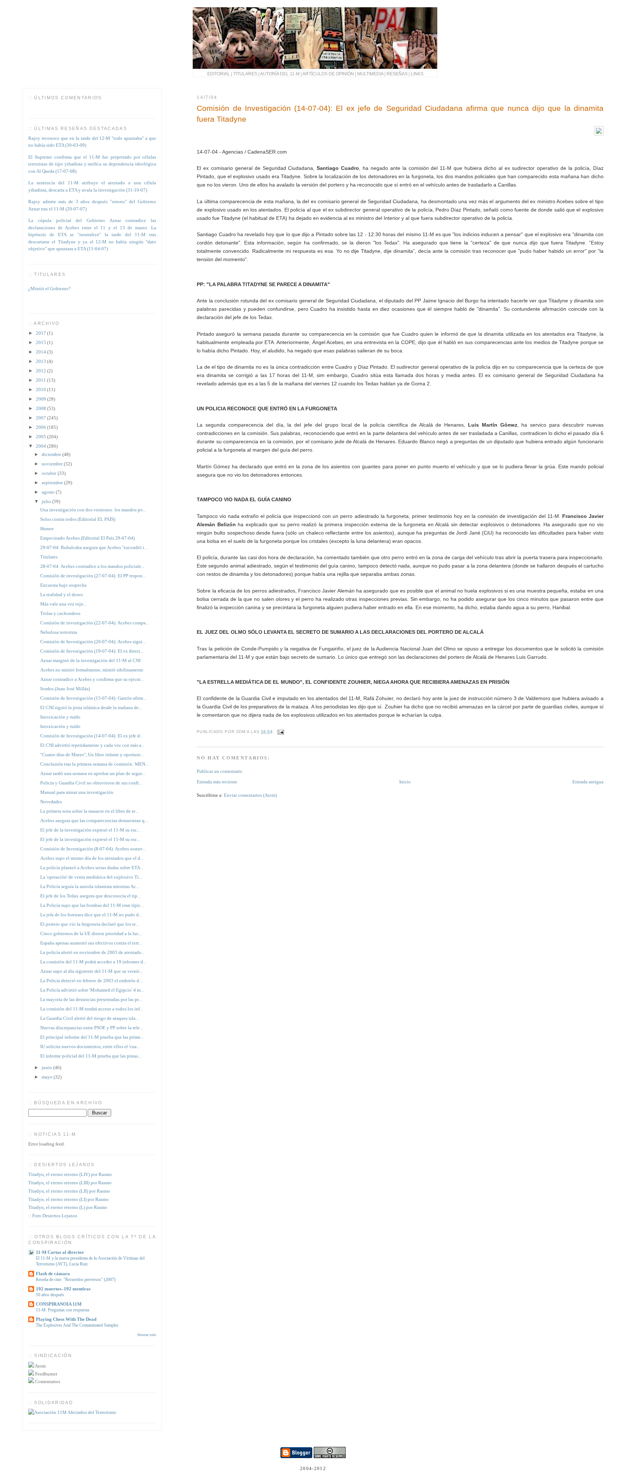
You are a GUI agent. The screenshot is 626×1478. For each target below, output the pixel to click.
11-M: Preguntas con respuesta (62, 1309)
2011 (41, 380)
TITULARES (245, 73)
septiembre (53, 482)
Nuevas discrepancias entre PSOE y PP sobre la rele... (91, 1027)
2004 (41, 446)
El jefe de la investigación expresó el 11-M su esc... (90, 830)
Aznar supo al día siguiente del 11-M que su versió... (91, 971)
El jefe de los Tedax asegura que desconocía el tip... (90, 896)
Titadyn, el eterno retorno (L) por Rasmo (67, 1207)
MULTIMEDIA (370, 73)
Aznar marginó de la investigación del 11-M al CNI (90, 660)
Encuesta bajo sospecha (63, 585)
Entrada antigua (588, 781)
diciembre (52, 454)
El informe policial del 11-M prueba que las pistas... (90, 1056)
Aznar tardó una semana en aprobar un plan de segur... (92, 773)
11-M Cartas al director (60, 1252)
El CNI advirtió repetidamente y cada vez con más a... (92, 745)
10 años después (50, 1294)
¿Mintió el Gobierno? (49, 284)
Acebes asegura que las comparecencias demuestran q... (94, 820)
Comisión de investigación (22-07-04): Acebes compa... (94, 622)
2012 (41, 370)
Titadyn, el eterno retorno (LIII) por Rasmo (70, 1182)
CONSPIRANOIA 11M (59, 1304)
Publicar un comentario (219, 771)
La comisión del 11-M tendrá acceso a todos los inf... (91, 1009)
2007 (41, 417)
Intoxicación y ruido (60, 717)
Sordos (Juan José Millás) (65, 688)
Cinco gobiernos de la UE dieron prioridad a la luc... (91, 933)
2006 (41, 427)
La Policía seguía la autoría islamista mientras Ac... (89, 886)
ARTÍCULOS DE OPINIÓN (328, 73)
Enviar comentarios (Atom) (250, 795)
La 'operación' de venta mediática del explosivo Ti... (91, 877)
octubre (50, 473)
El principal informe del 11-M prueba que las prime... (92, 1037)
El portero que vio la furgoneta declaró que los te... (89, 924)
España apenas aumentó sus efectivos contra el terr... (91, 943)
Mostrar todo (146, 1335)
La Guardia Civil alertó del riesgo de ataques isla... (89, 1018)
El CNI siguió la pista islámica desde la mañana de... (91, 707)
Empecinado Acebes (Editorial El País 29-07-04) (87, 538)
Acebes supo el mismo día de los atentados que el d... (91, 858)
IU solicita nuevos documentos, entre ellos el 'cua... (90, 1046)
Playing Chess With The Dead (66, 1319)
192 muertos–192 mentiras (63, 1288)
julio (47, 501)
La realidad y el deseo (61, 594)
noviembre (53, 463)
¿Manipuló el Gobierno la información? (67, 303)
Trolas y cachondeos (60, 613)
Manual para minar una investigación (76, 792)
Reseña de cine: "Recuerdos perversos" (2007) (76, 1279)
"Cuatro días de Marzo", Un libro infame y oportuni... (92, 754)
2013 (41, 361)
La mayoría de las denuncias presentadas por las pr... (91, 999)
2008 (41, 408)
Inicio (405, 781)
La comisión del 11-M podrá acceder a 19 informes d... (93, 961)
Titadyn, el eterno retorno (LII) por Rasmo (69, 1191)
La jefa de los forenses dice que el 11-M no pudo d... (91, 914)
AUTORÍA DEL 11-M (280, 73)
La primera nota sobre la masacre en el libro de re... (89, 811)
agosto (49, 492)
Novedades (51, 801)
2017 (41, 333)
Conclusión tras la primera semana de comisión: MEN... (94, 764)
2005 (41, 436)
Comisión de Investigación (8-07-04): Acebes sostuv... (93, 848)
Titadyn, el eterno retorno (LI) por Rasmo (68, 1199)
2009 (41, 399)
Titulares (49, 557)
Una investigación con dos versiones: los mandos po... (93, 509)
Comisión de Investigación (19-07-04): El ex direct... (91, 651)
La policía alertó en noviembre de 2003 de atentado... (92, 952)
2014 (41, 352)
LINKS (417, 73)
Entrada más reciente (217, 781)
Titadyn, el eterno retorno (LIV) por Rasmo (70, 1174)
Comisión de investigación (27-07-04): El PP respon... (93, 575)
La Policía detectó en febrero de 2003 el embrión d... (91, 980)
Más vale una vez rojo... (63, 604)
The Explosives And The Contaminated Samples (77, 1325)
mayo (48, 1077)
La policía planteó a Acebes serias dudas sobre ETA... (91, 867)
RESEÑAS (397, 73)
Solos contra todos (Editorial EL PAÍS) (77, 519)
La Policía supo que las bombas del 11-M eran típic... (92, 905)
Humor (47, 528)
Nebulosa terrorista (58, 632)
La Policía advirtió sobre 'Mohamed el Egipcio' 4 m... (92, 990)
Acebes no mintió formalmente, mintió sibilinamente (91, 670)
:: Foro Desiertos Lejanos (52, 1215)
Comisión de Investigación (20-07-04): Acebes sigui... (93, 641)
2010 (41, 389)
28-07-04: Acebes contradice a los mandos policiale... (92, 566)
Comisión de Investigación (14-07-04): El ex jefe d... (91, 735)
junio (47, 1067)
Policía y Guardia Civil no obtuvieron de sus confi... (91, 783)
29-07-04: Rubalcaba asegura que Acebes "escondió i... (93, 547)
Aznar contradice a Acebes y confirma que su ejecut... (92, 679)
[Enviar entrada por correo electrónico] (280, 731)
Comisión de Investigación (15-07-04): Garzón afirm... (93, 698)
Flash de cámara (53, 1273)
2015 (41, 342)
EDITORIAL (218, 73)
